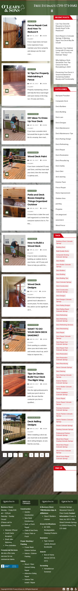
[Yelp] (75, 589)
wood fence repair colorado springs (62, 457)
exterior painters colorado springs (62, 382)
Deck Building (61, 112)
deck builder (60, 261)
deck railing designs (63, 305)
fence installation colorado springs (62, 393)
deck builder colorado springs (63, 265)
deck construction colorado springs (62, 291)
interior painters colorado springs (64, 420)
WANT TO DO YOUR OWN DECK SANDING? (37, 332)
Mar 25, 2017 (34, 384)
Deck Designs (32, 190)
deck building (60, 274)
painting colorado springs (64, 429)
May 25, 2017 (33, 83)
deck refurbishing (62, 328)
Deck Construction (62, 286)
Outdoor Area (60, 198)
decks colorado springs (64, 367)
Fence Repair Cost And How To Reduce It (37, 28)
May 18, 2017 (33, 160)
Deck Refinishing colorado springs (62, 320)
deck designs (60, 295)
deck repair (60, 332)
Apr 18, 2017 (33, 250)
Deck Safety (60, 166)
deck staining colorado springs (64, 376)
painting (59, 204)
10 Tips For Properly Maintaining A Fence (38, 76)
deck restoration (61, 354)
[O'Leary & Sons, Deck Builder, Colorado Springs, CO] (9, 566)
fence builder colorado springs (64, 388)
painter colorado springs (64, 425)
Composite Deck (62, 101)
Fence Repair (32, 21)
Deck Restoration (62, 155)
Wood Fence (31, 69)
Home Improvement (63, 193)
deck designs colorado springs (64, 300)
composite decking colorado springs (62, 256)
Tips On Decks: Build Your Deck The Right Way (36, 377)
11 (42, 455)
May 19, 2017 (33, 125)
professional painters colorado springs (63, 434)
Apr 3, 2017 (33, 291)
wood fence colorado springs (63, 451)
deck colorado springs (63, 282)
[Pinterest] (71, 589)
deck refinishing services (64, 325)
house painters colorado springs (64, 415)
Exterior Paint (61, 182)
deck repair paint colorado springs (62, 349)
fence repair (60, 398)
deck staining (61, 177)
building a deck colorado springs (64, 242)
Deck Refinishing (33, 114)
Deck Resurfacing (62, 160)
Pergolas (59, 209)
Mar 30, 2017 (34, 339)
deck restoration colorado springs (62, 358)
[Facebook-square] (64, 589)
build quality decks (62, 251)
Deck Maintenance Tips (64, 133)
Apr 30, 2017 (33, 208)
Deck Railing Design (34, 417)
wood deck (60, 220)
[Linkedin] (68, 589)
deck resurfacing (62, 363)
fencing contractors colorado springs (62, 409)
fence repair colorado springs (63, 403)
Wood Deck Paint (37, 156)
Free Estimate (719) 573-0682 (55, 6)
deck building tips (62, 278)
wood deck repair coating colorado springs (64, 440)
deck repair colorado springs (63, 337)
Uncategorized (61, 214)
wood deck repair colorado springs (62, 446)
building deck (60, 247)
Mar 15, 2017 (34, 428)
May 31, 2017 (33, 36)
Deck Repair (60, 150)
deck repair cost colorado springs (62, 343)
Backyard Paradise (63, 96)
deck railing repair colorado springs (62, 310)
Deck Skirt (59, 171)
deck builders (60, 270)
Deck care (59, 117)
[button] (52, 11)
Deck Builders (32, 238)
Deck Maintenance (62, 128)
